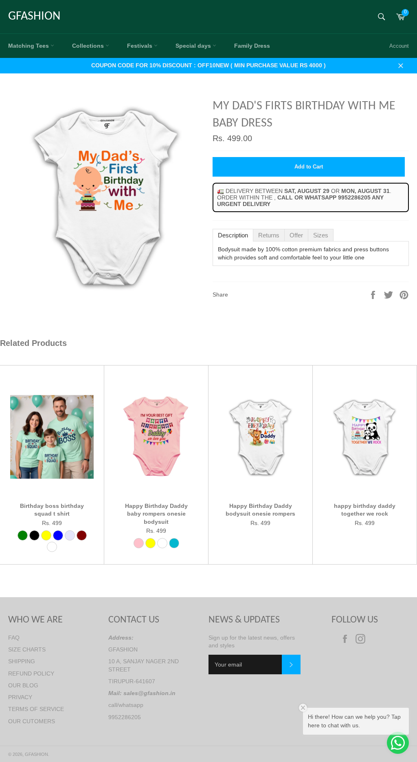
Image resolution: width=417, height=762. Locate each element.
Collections (88, 45)
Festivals (140, 45)
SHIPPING (21, 661)
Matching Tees (29, 45)
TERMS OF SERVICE (36, 709)
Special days (194, 45)
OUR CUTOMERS (31, 721)
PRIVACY (20, 697)
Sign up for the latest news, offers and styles (251, 641)
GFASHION (34, 16)
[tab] (233, 235)
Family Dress (252, 45)
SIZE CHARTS (27, 649)
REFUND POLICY (31, 673)
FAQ (14, 637)
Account (399, 46)
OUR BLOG (23, 685)
